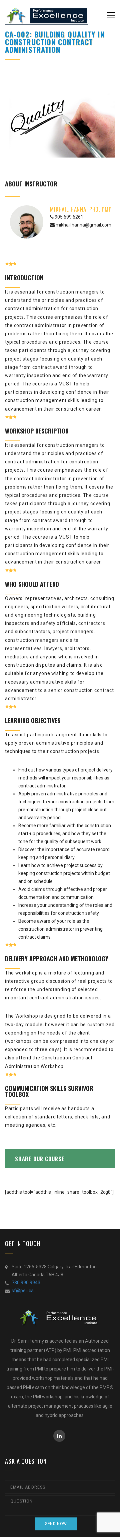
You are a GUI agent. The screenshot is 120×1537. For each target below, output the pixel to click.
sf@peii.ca (23, 1290)
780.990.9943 (26, 1282)
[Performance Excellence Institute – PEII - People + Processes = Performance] (46, 15)
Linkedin (59, 1436)
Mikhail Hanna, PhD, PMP (81, 209)
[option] (60, 118)
